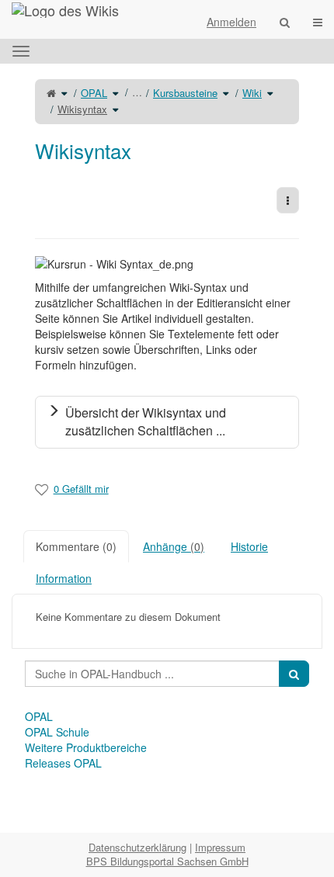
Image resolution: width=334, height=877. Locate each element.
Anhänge (173, 546)
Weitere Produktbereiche (86, 747)
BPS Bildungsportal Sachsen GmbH (167, 861)
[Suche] (284, 21)
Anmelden (231, 21)
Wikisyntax (82, 109)
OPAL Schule (57, 732)
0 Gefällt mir (81, 488)
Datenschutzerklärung (137, 847)
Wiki (252, 92)
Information (64, 578)
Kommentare (76, 546)
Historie (249, 546)
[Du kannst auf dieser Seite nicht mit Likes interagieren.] (41, 489)
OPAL (94, 92)
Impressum (220, 847)
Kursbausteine (185, 92)
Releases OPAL (63, 763)
